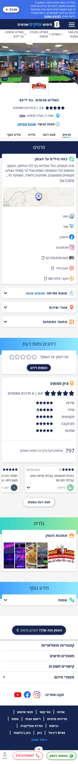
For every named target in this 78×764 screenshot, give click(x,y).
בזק (39, 733)
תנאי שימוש (25, 712)
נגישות (53, 726)
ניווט (65, 216)
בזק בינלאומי (22, 733)
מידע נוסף (14, 135)
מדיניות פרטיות (57, 719)
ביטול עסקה (39, 740)
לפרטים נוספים (52, 16)
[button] (38, 159)
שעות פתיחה (26, 124)
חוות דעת (49, 135)
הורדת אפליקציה (31, 726)
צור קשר (44, 712)
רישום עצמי (33, 719)
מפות (15, 719)
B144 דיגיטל (56, 733)
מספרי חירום (64, 677)
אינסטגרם (62, 247)
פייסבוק (64, 237)
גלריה (32, 135)
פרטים (67, 135)
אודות (61, 712)
